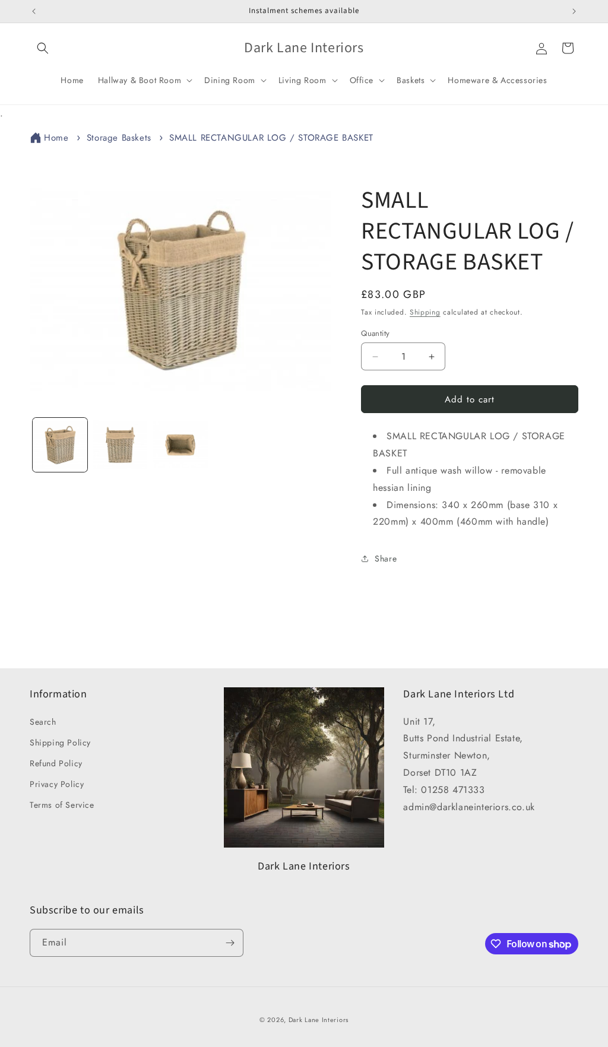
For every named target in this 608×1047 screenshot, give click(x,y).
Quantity (375, 333)
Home (56, 137)
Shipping (425, 312)
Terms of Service (62, 805)
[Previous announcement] (34, 11)
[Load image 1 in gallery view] (60, 445)
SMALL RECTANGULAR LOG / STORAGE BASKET (271, 137)
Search (43, 722)
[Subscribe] (230, 943)
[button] (43, 48)
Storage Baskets (119, 137)
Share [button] (386, 558)
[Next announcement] (574, 11)
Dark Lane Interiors (319, 1019)
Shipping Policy (60, 742)
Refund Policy (56, 763)
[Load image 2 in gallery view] (120, 445)
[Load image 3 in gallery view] (180, 445)
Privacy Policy (57, 784)
